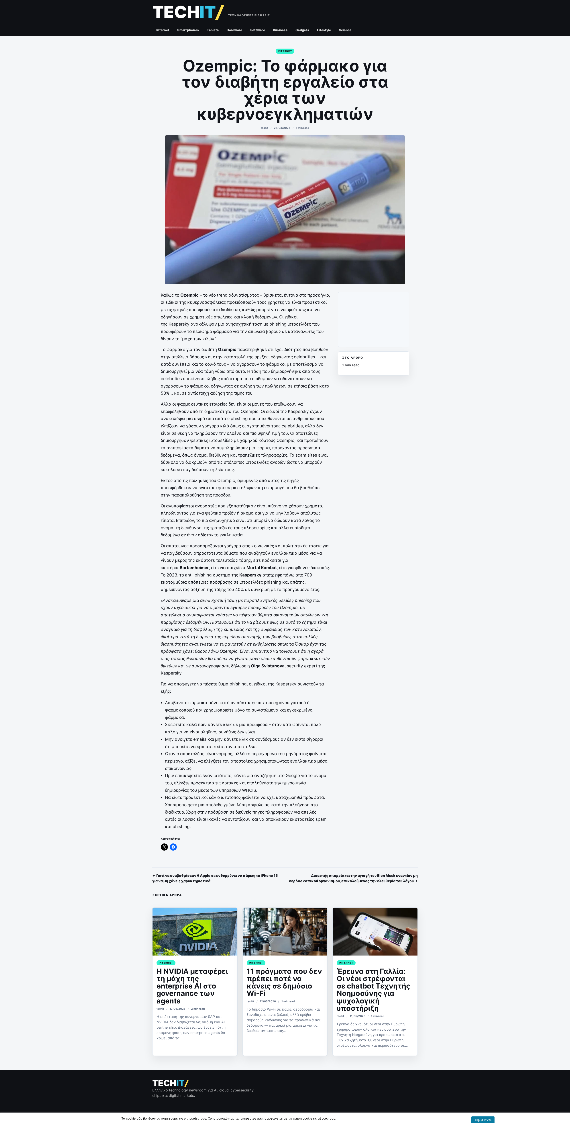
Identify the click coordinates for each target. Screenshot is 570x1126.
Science (345, 30)
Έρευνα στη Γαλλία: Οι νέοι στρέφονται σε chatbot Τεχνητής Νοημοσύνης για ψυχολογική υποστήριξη (373, 990)
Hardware (234, 30)
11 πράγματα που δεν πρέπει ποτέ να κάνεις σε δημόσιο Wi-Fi (284, 982)
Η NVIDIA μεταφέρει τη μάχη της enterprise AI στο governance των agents (192, 986)
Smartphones (188, 30)
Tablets (213, 30)
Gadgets (302, 30)
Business (280, 30)
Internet (162, 30)
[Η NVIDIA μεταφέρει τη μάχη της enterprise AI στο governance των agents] (195, 931)
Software (257, 30)
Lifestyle (324, 30)
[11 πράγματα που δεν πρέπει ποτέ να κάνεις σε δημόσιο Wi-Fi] (285, 931)
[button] (483, 1120)
